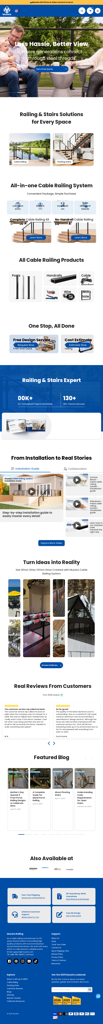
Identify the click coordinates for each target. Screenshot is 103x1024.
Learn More (36, 237)
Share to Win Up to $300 (17, 979)
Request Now (26, 345)
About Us (55, 938)
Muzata (15, 1014)
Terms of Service (59, 960)
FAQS (54, 941)
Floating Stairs (13, 985)
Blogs (9, 992)
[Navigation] (97, 11)
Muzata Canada (14, 998)
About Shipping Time (60, 951)
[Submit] (89, 989)
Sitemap (10, 995)
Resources (56, 963)
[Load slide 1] (12, 93)
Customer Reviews (15, 988)
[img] (26, 706)
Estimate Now (78, 345)
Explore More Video (51, 543)
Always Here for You (30, 917)
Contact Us (56, 948)
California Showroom (16, 1001)
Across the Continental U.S (33, 898)
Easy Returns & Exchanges (77, 899)
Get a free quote (73, 916)
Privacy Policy (57, 957)
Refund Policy (57, 954)
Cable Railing (12, 982)
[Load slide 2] (21, 93)
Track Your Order (59, 944)
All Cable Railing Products (51, 260)
